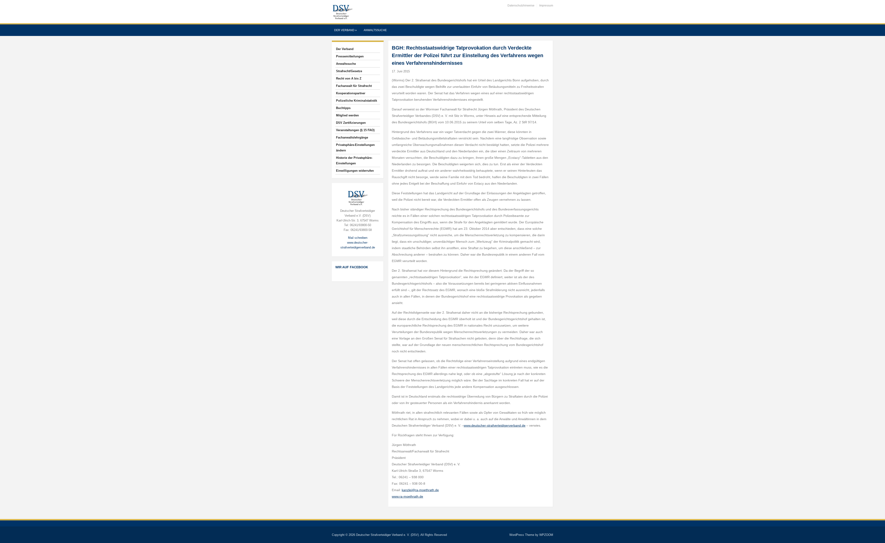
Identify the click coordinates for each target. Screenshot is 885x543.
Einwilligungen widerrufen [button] (355, 170)
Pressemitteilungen (350, 56)
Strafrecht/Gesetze (349, 71)
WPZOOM (546, 535)
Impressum (546, 5)
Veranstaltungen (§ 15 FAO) (355, 130)
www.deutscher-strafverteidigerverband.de (494, 425)
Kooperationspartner (350, 93)
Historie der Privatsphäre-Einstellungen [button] (354, 160)
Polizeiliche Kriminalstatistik (356, 100)
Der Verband (345, 30)
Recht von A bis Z (348, 78)
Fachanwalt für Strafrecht (354, 86)
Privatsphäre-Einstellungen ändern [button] (355, 147)
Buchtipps (343, 108)
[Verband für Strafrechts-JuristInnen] (342, 11)
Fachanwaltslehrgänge (352, 137)
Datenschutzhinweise (520, 5)
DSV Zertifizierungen (351, 122)
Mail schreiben (357, 237)
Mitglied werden (347, 115)
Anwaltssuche (375, 30)
